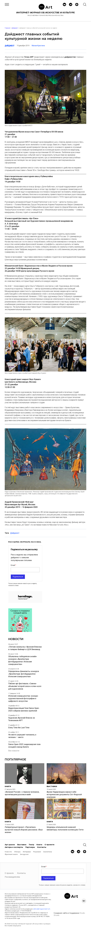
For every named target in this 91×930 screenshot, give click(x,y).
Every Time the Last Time (18, 727)
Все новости (13, 751)
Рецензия (37, 852)
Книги (39, 845)
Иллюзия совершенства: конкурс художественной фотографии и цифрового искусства (23, 698)
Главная (7, 28)
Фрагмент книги (11, 854)
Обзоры (17, 852)
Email (13, 565)
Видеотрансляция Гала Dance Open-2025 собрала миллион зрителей (23, 709)
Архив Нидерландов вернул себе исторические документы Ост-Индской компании (64, 794)
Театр (31, 845)
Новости (8, 852)
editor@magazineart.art (41, 909)
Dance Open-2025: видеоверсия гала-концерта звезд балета (24, 745)
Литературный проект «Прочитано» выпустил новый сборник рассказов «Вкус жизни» (24, 829)
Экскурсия (24, 854)
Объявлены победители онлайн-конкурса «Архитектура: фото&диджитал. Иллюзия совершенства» (22, 660)
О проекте (49, 845)
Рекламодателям (12, 877)
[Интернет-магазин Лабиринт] (20, 631)
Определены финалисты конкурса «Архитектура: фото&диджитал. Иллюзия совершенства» (23, 674)
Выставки (21, 845)
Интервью (27, 852)
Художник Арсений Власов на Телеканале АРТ (21, 719)
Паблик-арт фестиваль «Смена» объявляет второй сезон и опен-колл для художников (24, 686)
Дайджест (15, 28)
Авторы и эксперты (14, 847)
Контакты (41, 847)
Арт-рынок (10, 845)
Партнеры (30, 847)
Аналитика (47, 852)
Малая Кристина (38, 46)
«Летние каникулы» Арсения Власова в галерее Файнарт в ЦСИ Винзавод (25, 648)
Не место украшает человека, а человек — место (22, 736)
